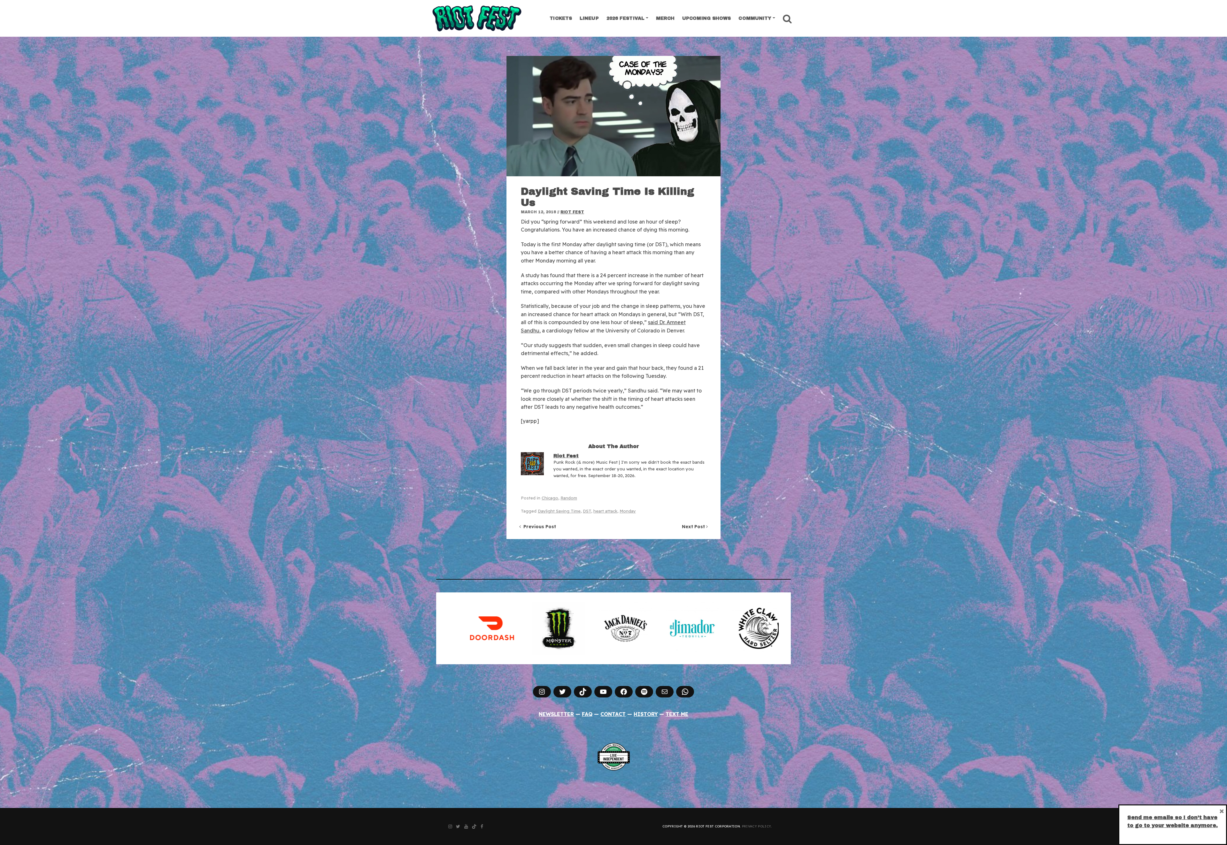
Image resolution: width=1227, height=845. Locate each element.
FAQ (587, 714)
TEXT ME (677, 714)
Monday (628, 511)
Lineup (589, 18)
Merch (665, 18)
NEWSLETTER (556, 714)
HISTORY (646, 714)
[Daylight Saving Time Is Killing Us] (613, 116)
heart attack (605, 511)
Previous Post (538, 526)
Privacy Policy (756, 826)
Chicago (550, 497)
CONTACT (613, 714)
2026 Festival (625, 18)
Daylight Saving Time (559, 511)
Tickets (561, 18)
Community (754, 18)
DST (587, 511)
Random (568, 497)
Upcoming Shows (706, 18)
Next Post (694, 526)
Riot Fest (572, 212)
